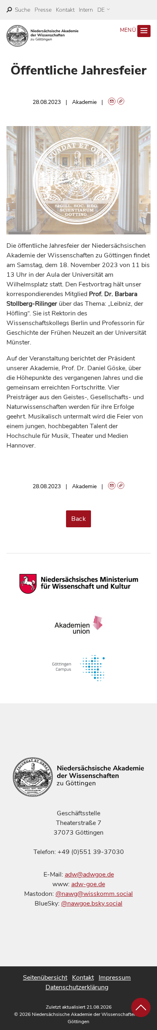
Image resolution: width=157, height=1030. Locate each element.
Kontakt (65, 10)
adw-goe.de (88, 884)
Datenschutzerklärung (76, 987)
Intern (86, 10)
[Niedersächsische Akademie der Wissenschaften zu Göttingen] (42, 36)
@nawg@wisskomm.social (94, 893)
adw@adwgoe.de (89, 874)
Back (78, 518)
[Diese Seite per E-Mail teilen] (112, 101)
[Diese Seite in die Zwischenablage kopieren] (121, 101)
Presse (43, 10)
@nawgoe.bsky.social (91, 903)
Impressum (115, 977)
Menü (129, 30)
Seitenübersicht (45, 977)
